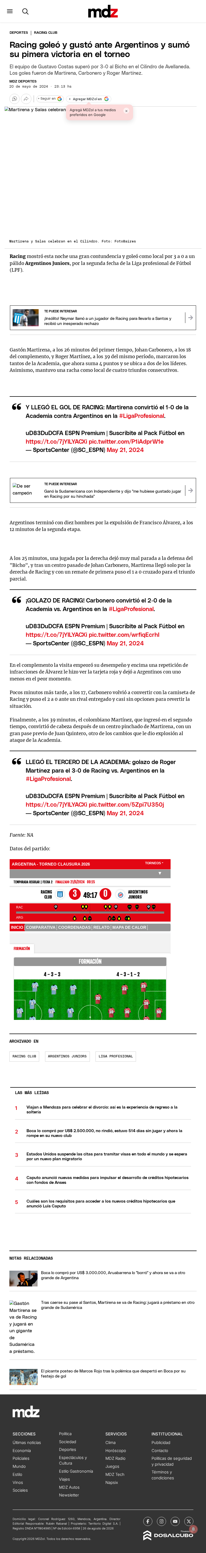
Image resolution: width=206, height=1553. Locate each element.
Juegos (112, 1466)
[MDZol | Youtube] (175, 1521)
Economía (22, 1450)
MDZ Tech (114, 1474)
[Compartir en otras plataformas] (26, 99)
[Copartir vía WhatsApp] (14, 99)
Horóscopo (115, 1450)
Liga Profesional (116, 1056)
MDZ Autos (69, 1487)
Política (65, 1433)
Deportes (19, 33)
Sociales (20, 1490)
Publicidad (161, 1442)
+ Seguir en (47, 98)
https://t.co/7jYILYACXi (56, 442)
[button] (10, 11)
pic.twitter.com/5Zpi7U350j (126, 805)
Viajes (64, 1479)
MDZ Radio (115, 1458)
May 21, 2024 (125, 450)
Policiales (21, 1458)
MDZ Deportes (22, 81)
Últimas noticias (27, 1442)
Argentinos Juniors (67, 1056)
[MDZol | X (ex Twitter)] (189, 1521)
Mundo (19, 1466)
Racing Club (24, 1056)
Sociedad (67, 1441)
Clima (110, 1442)
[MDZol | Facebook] (148, 1521)
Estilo (17, 1474)
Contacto (160, 1450)
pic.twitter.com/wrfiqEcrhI (124, 635)
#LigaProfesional (141, 416)
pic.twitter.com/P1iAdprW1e (126, 442)
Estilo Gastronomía (76, 1471)
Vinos (18, 1482)
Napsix (111, 1482)
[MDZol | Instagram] (161, 1521)
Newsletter (69, 1495)
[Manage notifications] (193, 1529)
